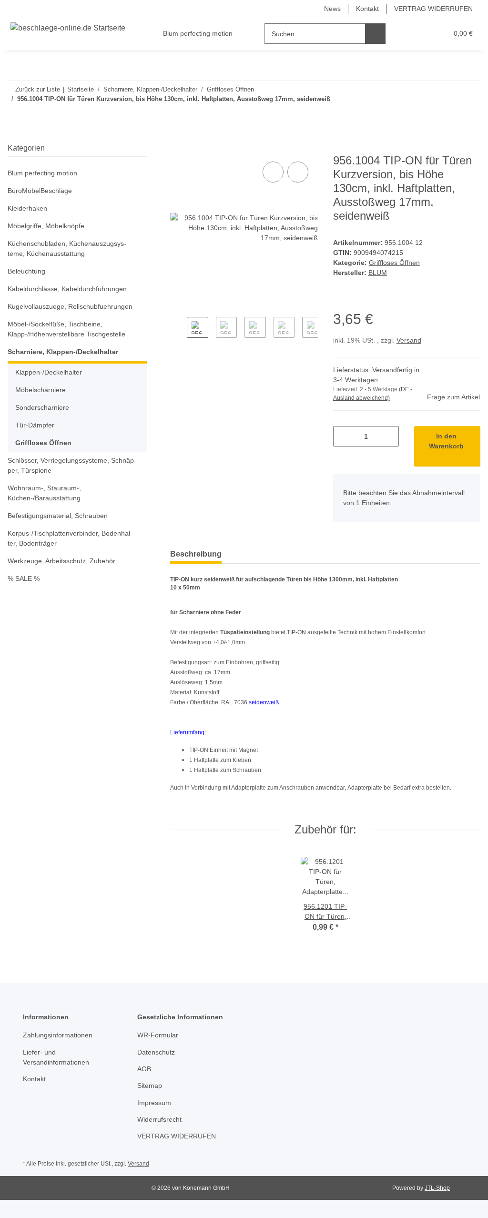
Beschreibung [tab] (196, 554)
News (332, 8)
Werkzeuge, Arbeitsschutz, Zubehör (61, 561)
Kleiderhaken (27, 208)
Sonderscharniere (42, 407)
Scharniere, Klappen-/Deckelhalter (63, 351)
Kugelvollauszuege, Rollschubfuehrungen (70, 306)
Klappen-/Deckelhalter (48, 372)
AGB (144, 1069)
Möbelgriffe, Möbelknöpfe (46, 226)
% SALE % (24, 578)
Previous (178, 333)
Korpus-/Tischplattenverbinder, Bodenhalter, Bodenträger (70, 538)
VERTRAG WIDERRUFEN (433, 8)
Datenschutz (156, 1052)
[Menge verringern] (344, 436)
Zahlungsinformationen (57, 1035)
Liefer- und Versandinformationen (56, 1057)
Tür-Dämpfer (34, 425)
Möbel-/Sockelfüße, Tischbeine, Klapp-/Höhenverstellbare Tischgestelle (66, 329)
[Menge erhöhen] (388, 436)
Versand (408, 340)
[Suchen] (375, 33)
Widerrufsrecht (159, 1119)
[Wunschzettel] (422, 33)
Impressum (154, 1102)
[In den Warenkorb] (177, 148)
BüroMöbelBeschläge (40, 190)
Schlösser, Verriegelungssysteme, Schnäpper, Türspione (72, 465)
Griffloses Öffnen (394, 262)
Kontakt (367, 8)
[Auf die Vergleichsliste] (273, 172)
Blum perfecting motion (42, 173)
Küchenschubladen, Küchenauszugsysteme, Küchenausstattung (67, 248)
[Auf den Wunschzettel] (297, 172)
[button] (403, 33)
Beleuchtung (26, 271)
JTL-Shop (437, 1188)
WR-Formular (157, 1035)
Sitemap (149, 1085)
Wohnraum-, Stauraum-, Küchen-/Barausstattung (44, 493)
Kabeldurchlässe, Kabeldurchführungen (67, 289)
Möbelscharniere (40, 390)
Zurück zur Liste (37, 89)
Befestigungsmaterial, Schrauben (58, 515)
